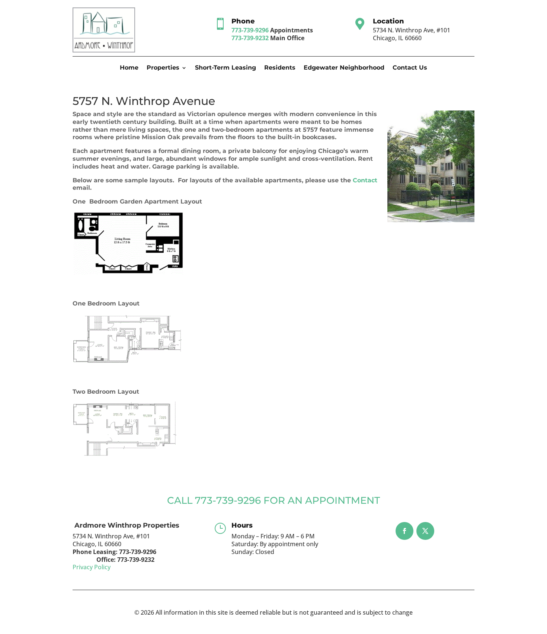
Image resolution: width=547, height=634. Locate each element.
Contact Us (410, 68)
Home (129, 68)
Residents (279, 68)
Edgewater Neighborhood (344, 68)
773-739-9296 (250, 30)
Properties (163, 68)
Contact (364, 180)
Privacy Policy (92, 567)
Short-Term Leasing (225, 68)
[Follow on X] (425, 531)
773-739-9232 (250, 38)
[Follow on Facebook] (404, 531)
